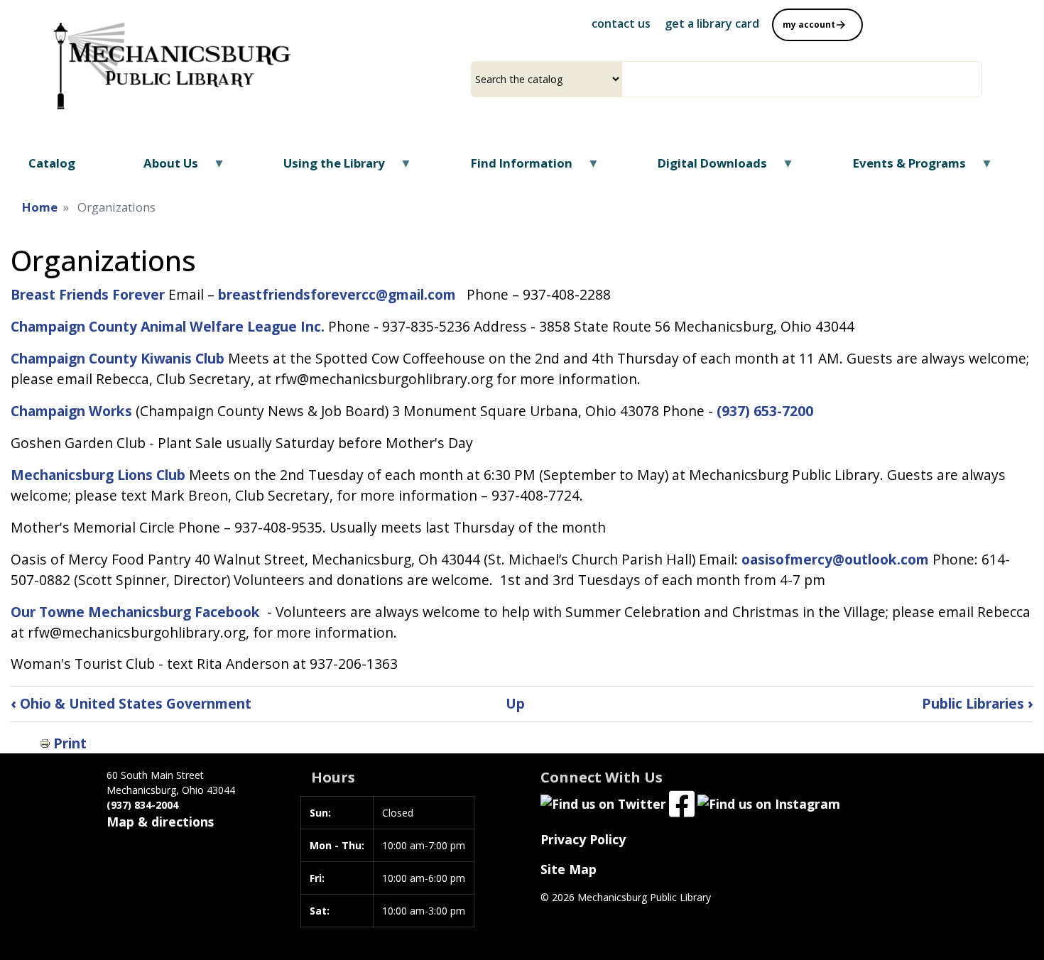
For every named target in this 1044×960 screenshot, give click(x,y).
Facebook (227, 611)
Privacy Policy (583, 839)
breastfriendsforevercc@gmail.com (339, 294)
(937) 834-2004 (142, 805)
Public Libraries (977, 703)
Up (515, 703)
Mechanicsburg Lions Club (98, 474)
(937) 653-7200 (765, 410)
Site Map (568, 869)
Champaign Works (71, 410)
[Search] (977, 79)
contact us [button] (621, 23)
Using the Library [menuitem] (325, 168)
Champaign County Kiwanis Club (117, 358)
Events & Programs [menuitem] (899, 168)
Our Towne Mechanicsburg (101, 611)
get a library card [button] (712, 23)
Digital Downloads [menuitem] (703, 168)
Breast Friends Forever (88, 294)
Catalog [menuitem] (51, 163)
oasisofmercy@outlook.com (835, 559)
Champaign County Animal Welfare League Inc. (168, 326)
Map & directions (160, 821)
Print (70, 743)
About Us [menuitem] (161, 168)
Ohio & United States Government (131, 703)
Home (40, 207)
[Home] (169, 59)
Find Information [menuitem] (512, 168)
